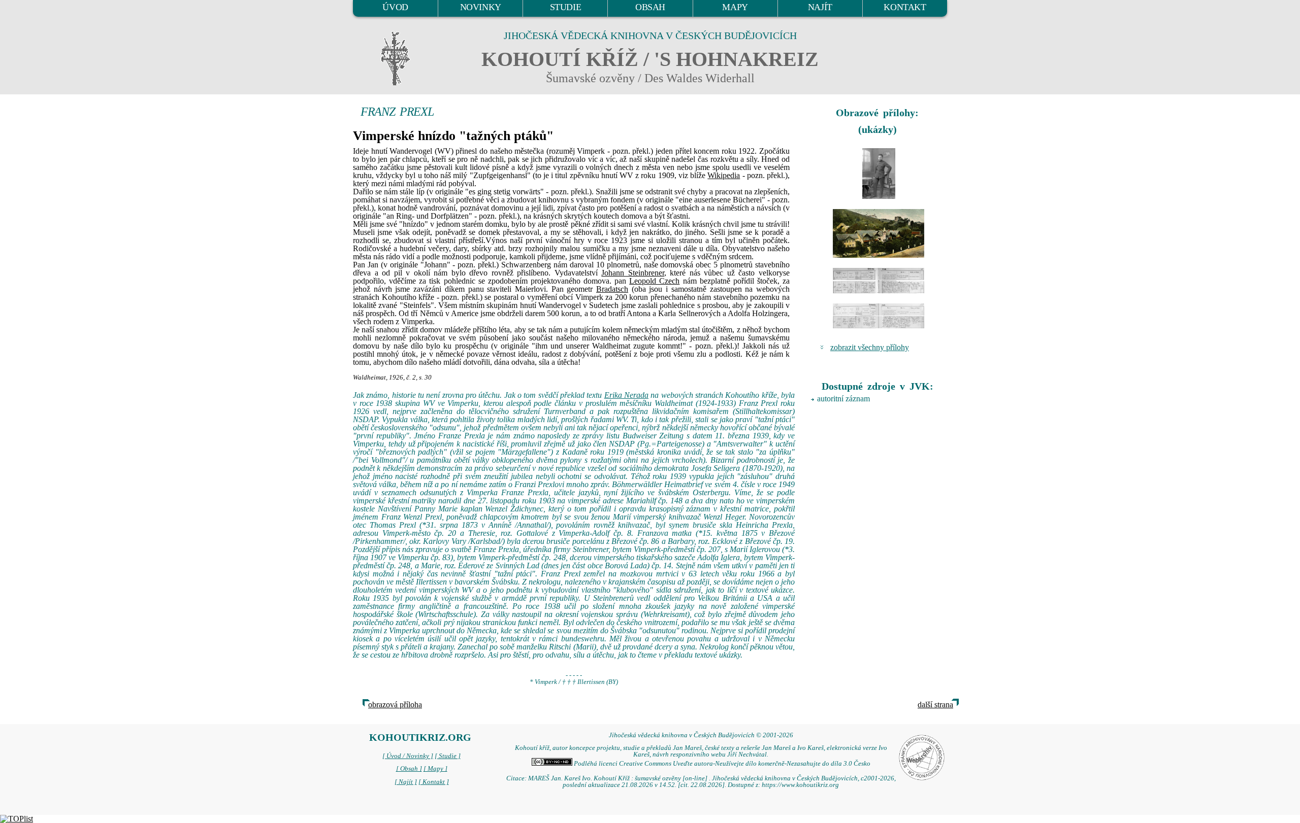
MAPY (735, 7)
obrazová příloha (395, 704)
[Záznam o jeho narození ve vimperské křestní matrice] (878, 280)
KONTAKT (905, 7)
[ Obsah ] (409, 768)
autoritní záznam (843, 398)
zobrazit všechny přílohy (869, 347)
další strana (935, 704)
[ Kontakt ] (433, 781)
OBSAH (650, 7)
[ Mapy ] (435, 768)
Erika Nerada (626, 395)
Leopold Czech (654, 281)
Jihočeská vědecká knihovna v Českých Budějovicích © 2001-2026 (701, 735)
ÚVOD (395, 7)
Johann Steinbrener (632, 272)
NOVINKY (480, 7)
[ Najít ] (406, 781)
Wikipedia (723, 175)
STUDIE (565, 7)
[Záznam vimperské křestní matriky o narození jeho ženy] (878, 315)
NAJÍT (820, 7)
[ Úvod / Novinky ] (407, 756)
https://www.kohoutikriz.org (800, 784)
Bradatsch (612, 289)
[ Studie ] (448, 756)
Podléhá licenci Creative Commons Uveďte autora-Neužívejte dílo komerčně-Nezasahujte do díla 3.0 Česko (721, 763)
